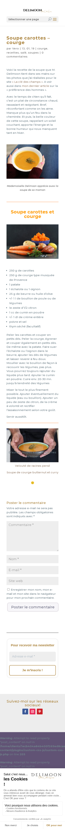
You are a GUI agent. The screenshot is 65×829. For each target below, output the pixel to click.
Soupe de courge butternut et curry (32, 472)
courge (42, 48)
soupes (33, 52)
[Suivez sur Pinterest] (40, 711)
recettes (12, 52)
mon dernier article (35, 86)
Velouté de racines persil (32, 465)
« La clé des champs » (27, 81)
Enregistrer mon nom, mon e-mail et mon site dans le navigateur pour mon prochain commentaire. (31, 593)
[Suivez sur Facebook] (25, 711)
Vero (15, 48)
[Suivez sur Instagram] (32, 711)
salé (24, 52)
